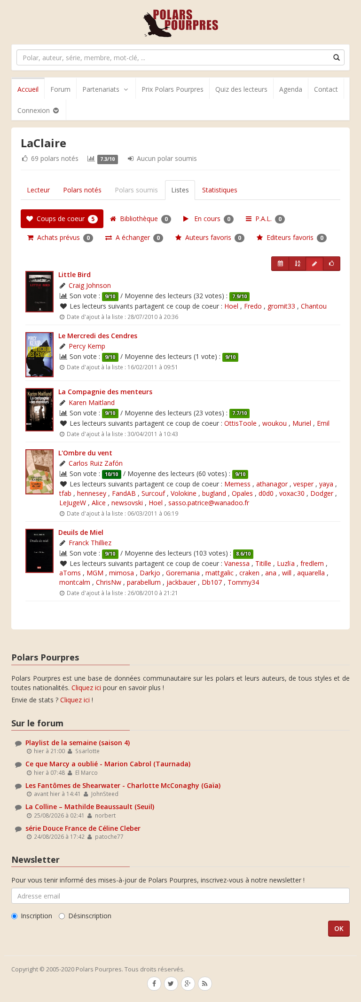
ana (270, 572)
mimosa (121, 572)
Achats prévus (61, 237)
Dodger (321, 493)
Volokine (183, 493)
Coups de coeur (63, 218)
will (286, 572)
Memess (237, 483)
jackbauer (181, 582)
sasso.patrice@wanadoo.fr (208, 502)
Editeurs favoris (293, 237)
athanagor (272, 483)
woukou (274, 423)
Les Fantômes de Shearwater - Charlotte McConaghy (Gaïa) (122, 785)
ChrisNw (108, 582)
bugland (214, 493)
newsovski (127, 502)
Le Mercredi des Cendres (97, 335)
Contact (326, 89)
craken (249, 572)
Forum (60, 89)
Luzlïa (286, 563)
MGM (94, 572)
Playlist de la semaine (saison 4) (77, 742)
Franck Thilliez (90, 542)
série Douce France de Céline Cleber (83, 828)
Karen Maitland (92, 402)
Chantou (314, 306)
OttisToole (240, 423)
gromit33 (281, 306)
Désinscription (89, 915)
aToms (70, 572)
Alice (99, 502)
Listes (180, 189)
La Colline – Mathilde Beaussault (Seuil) (89, 806)
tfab (65, 493)
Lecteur (38, 189)
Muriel (301, 423)
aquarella (311, 572)
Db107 (212, 582)
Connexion (34, 110)
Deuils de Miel (80, 532)
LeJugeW (72, 502)
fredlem (312, 563)
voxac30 (292, 493)
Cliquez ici (86, 687)
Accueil (28, 89)
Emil (323, 423)
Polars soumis (136, 189)
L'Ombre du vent (85, 452)
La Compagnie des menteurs (105, 391)
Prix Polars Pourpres (172, 89)
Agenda (290, 89)
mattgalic (219, 572)
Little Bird (74, 274)
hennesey (91, 493)
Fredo (253, 306)
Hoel (231, 306)
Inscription (36, 915)
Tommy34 (243, 582)
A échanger (136, 237)
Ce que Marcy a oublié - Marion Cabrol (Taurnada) (107, 763)
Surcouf (153, 493)
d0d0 (266, 493)
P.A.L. (266, 218)
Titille (263, 563)
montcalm (74, 582)
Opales (242, 493)
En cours (209, 218)
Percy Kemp (87, 346)
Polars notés (82, 189)
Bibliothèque (142, 218)
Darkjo (150, 572)
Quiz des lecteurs (241, 89)
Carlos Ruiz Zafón (96, 463)
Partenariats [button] (100, 89)
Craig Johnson (90, 285)
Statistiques (219, 189)
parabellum (144, 582)
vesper (303, 483)
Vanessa (237, 563)
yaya (326, 483)
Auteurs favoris (211, 237)
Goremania (183, 572)
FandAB (124, 493)
